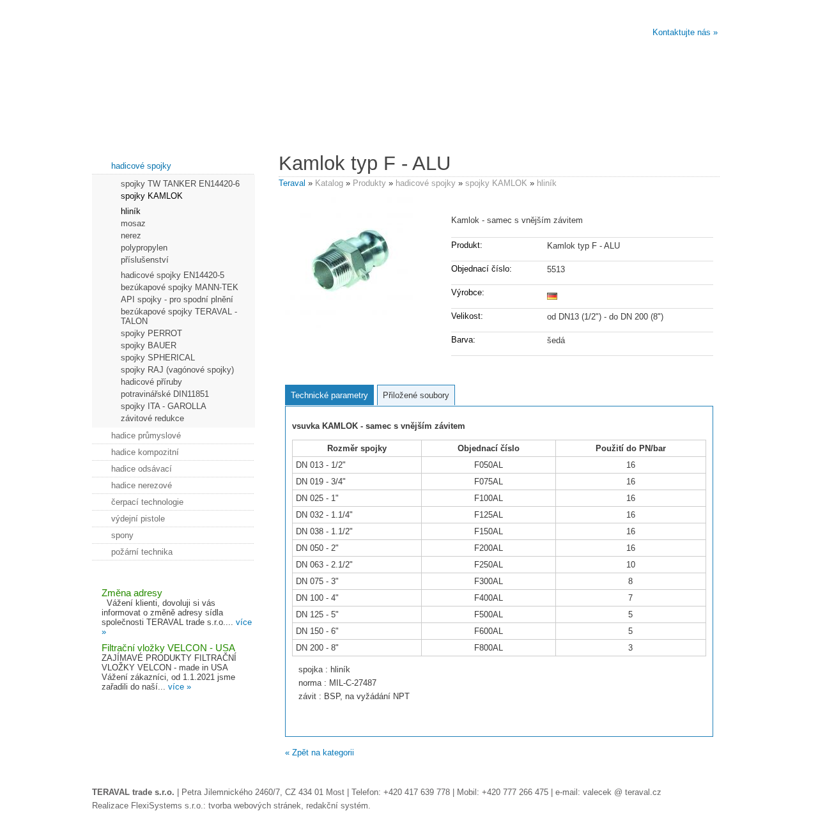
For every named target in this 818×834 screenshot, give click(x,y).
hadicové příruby (151, 382)
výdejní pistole (138, 518)
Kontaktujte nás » (685, 32)
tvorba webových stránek (254, 805)
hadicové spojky (426, 183)
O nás (143, 122)
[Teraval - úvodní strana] (250, 57)
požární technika (142, 552)
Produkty (369, 183)
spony (122, 535)
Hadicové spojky (459, 122)
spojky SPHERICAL (158, 357)
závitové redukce (152, 418)
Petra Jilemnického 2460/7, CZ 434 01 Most (262, 792)
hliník (547, 183)
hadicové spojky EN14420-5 (172, 275)
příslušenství (145, 260)
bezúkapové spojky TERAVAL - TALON (179, 316)
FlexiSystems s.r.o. (167, 805)
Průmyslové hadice (564, 122)
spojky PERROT (151, 333)
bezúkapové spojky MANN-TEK (179, 287)
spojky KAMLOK (496, 183)
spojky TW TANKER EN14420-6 (180, 184)
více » (179, 686)
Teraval (292, 183)
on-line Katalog (670, 122)
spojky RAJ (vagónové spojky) (177, 370)
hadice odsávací (141, 469)
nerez (131, 235)
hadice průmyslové (146, 435)
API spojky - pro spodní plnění (177, 299)
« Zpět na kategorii (319, 752)
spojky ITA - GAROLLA (163, 406)
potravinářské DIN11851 (165, 394)
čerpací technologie (147, 502)
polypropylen (144, 247)
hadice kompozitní (145, 452)
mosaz (133, 223)
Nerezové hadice (248, 122)
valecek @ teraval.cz (622, 792)
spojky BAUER (148, 345)
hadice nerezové (141, 485)
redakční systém (337, 805)
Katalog (329, 183)
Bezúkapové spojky (354, 122)
